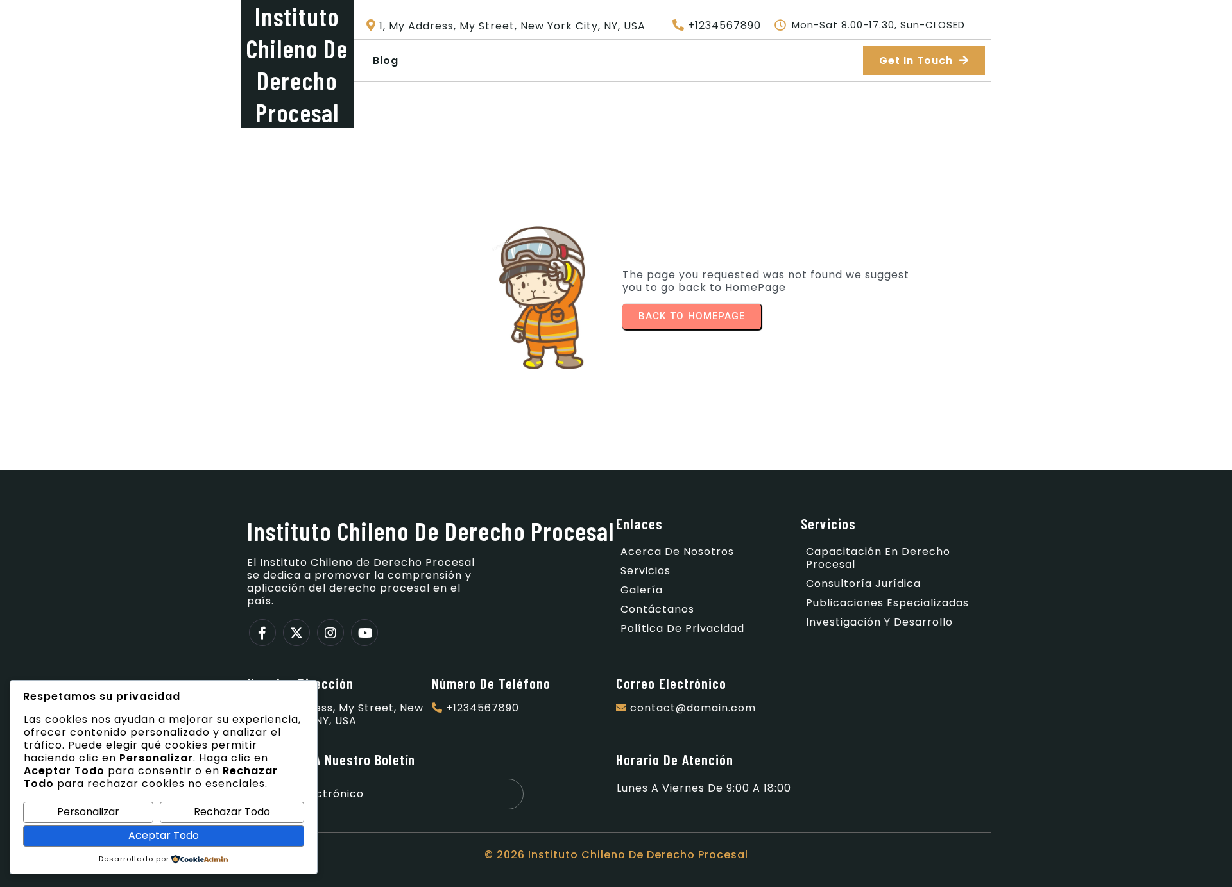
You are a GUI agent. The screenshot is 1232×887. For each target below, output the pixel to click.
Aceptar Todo (163, 835)
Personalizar (88, 811)
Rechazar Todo (232, 811)
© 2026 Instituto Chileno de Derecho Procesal (616, 854)
